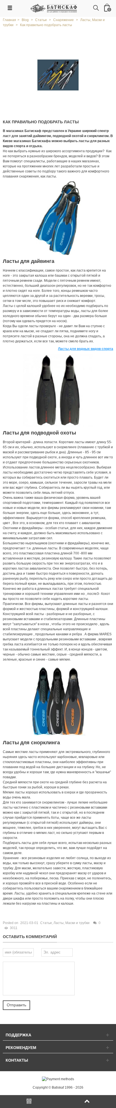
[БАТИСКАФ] (54, 8)
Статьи (46, 923)
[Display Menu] (29, 1101)
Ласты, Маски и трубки (71, 923)
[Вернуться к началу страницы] (87, 1101)
